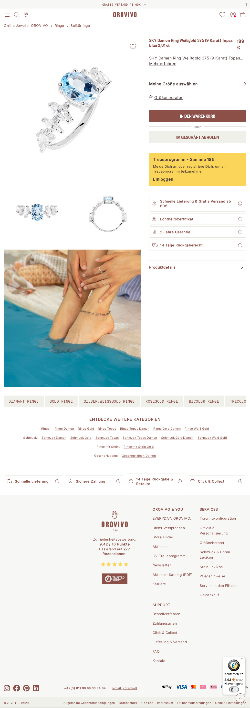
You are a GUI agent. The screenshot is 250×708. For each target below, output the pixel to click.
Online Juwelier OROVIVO (26, 25)
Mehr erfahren (163, 63)
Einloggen (163, 179)
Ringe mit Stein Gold (139, 446)
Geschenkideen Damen (139, 455)
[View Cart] (243, 15)
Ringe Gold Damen (167, 428)
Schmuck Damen (54, 437)
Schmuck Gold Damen (177, 437)
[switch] (234, 689)
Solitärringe (80, 25)
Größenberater (168, 97)
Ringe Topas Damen (135, 428)
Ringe (59, 25)
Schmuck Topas (107, 437)
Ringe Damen (64, 428)
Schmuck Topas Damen (140, 437)
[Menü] (242, 660)
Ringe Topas (107, 428)
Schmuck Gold (81, 437)
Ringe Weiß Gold (197, 428)
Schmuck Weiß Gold (212, 437)
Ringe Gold (86, 428)
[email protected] (124, 688)
